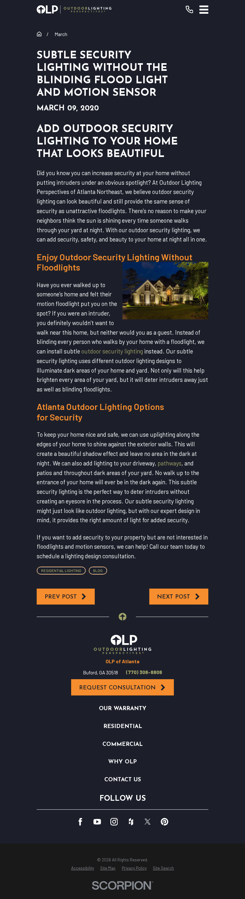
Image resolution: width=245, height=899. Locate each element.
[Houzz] (131, 821)
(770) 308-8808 (144, 672)
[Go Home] (39, 34)
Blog (98, 570)
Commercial (122, 744)
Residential (122, 726)
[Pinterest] (164, 821)
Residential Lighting (61, 570)
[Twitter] (147, 821)
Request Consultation (117, 688)
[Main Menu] (203, 9)
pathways (170, 463)
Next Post (173, 597)
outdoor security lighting (112, 351)
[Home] (74, 9)
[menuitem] (82, 868)
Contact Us (122, 780)
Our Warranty (122, 708)
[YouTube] (97, 821)
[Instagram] (114, 821)
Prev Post (61, 597)
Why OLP (122, 762)
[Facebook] (80, 821)
